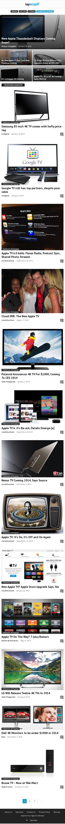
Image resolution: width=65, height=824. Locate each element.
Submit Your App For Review (32, 815)
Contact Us (31, 812)
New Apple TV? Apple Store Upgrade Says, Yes (30, 587)
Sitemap (57, 812)
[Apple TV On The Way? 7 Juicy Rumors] (32, 616)
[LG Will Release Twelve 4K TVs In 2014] (32, 669)
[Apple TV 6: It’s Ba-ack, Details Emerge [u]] (32, 407)
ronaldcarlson (8, 261)
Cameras (14, 11)
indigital (5, 134)
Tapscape (33, 820)
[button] (60, 4)
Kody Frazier (7, 787)
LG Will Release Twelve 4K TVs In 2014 (26, 693)
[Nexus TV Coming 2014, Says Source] (32, 458)
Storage (31, 11)
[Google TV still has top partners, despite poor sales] (32, 163)
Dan (3, 737)
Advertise (19, 812)
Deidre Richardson (10, 640)
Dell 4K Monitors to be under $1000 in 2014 (30, 733)
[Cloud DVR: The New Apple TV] (32, 291)
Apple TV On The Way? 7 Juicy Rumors (25, 637)
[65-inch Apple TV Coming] (16, 75)
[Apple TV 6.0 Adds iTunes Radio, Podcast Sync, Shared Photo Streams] (32, 227)
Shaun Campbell (9, 46)
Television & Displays (45, 11)
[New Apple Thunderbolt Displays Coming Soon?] (32, 32)
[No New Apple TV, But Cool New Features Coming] (16, 59)
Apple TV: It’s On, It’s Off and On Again (26, 537)
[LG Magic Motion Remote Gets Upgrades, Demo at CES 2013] (48, 62)
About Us (8, 812)
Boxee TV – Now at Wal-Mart (20, 783)
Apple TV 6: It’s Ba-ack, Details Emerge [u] (28, 428)
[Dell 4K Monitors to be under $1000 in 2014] (32, 717)
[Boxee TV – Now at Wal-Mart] (32, 762)
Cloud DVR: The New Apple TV (20, 316)
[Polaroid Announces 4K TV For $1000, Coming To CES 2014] (32, 349)
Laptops (23, 11)
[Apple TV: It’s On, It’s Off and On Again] (32, 513)
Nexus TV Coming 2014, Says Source (24, 480)
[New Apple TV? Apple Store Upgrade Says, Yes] (32, 566)
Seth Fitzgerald (8, 382)
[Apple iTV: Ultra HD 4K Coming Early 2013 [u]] (48, 76)
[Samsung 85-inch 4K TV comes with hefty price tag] (32, 106)
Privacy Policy (44, 812)
